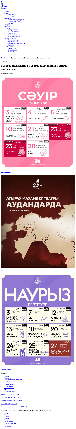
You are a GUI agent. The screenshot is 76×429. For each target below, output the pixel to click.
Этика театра (12, 48)
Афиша (10, 23)
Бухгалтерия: (11, 397)
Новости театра (9, 388)
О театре (7, 28)
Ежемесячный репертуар (16, 20)
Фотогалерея (12, 33)
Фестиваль (7, 26)
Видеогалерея (12, 35)
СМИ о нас (11, 16)
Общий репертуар (14, 21)
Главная (6, 11)
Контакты (11, 51)
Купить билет (12, 50)
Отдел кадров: (11, 400)
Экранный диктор (10, 391)
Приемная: (10, 394)
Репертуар (7, 18)
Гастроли (7, 25)
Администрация (13, 41)
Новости (7, 13)
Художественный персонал (16, 43)
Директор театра (13, 40)
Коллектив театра (10, 38)
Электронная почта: (14, 407)
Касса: (9, 404)
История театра (13, 30)
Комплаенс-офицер (14, 36)
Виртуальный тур (13, 31)
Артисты (11, 45)
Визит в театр (8, 46)
